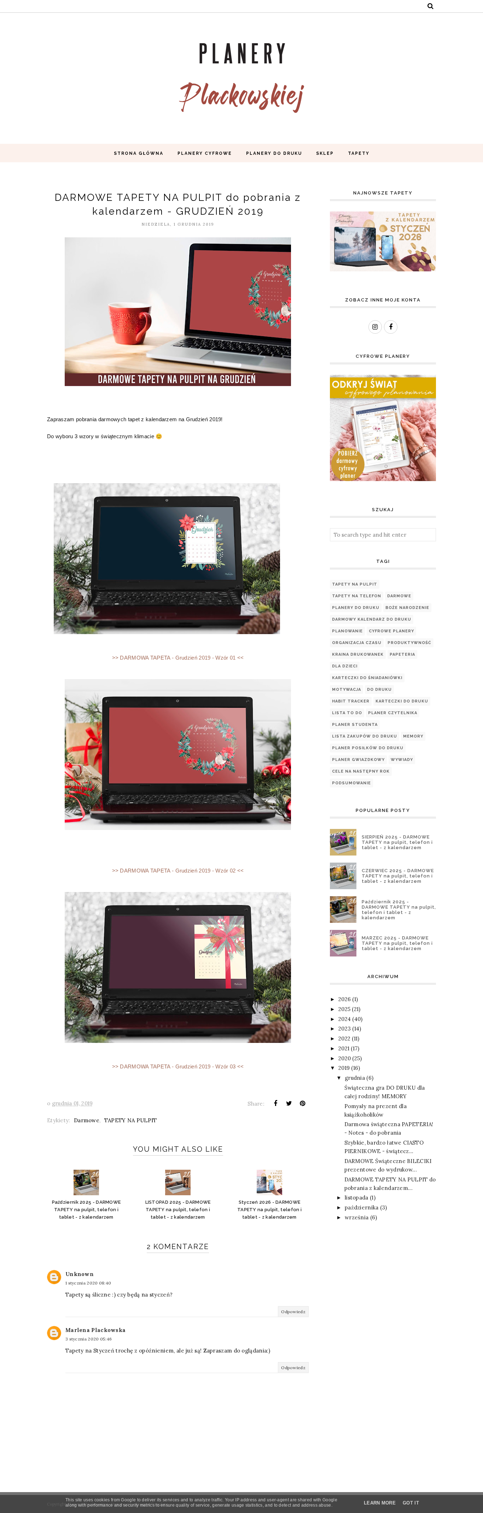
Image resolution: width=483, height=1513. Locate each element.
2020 (344, 1058)
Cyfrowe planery (391, 631)
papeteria (402, 654)
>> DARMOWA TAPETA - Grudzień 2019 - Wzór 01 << (178, 658)
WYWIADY (402, 759)
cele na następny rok (361, 771)
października (362, 1207)
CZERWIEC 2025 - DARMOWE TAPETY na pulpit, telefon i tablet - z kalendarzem (398, 876)
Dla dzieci (344, 666)
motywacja (346, 689)
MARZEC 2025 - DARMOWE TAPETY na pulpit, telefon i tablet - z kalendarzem (397, 943)
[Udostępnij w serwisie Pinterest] (302, 1103)
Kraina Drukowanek (358, 654)
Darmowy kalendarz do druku (371, 619)
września (356, 1217)
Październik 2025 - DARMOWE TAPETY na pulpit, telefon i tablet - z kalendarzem (399, 909)
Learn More (380, 1503)
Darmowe (86, 1120)
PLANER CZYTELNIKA (392, 713)
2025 (344, 1009)
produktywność (409, 642)
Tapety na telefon (356, 596)
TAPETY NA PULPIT (130, 1120)
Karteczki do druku (402, 701)
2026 (344, 999)
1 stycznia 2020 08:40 (88, 1283)
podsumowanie (351, 783)
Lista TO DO (347, 713)
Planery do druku (355, 607)
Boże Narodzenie (407, 607)
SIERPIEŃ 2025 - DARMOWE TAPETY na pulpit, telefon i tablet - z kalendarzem (397, 842)
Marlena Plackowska (95, 1330)
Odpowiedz (293, 1311)
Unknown (79, 1274)
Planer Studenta (355, 724)
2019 (344, 1068)
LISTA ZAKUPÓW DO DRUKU (364, 736)
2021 (343, 1048)
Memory (413, 736)
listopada (356, 1197)
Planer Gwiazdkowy (358, 759)
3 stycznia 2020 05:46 (88, 1339)
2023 (344, 1028)
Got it (411, 1503)
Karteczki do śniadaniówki (367, 678)
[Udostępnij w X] (289, 1103)
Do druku (379, 689)
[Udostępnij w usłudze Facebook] (275, 1103)
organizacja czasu (357, 642)
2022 (344, 1038)
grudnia (355, 1077)
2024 (344, 1019)
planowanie (347, 631)
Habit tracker (350, 701)
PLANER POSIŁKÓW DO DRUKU (367, 748)
